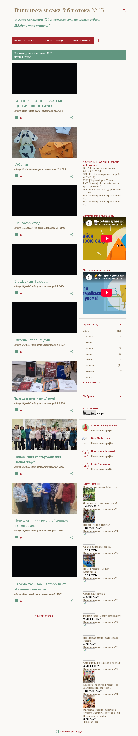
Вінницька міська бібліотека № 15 (100, 600)
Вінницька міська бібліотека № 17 (100, 647)
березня (90, 365)
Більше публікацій (44, 616)
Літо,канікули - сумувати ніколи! (100, 502)
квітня (89, 359)
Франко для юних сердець (97, 546)
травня (89, 354)
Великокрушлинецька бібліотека (100, 487)
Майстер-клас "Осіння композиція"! (102, 615)
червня (89, 348)
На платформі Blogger (71, 731)
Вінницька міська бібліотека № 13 (59, 10)
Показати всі (91, 721)
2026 (86, 331)
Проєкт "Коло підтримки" (96, 524)
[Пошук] (124, 11)
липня (89, 342)
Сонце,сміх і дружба (94, 593)
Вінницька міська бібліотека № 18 (100, 669)
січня (89, 377)
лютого (90, 371)
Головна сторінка (24, 41)
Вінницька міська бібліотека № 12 (100, 553)
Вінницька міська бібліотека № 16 (100, 622)
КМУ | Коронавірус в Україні (98, 180)
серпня (89, 336)
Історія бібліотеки (80, 41)
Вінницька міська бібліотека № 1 (100, 509)
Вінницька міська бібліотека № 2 (100, 694)
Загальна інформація (52, 41)
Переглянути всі (23, 57)
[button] (72, 118)
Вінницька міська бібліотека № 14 (100, 578)
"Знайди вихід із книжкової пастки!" (102, 662)
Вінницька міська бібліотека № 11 (100, 531)
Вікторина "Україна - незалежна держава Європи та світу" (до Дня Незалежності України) (101, 712)
